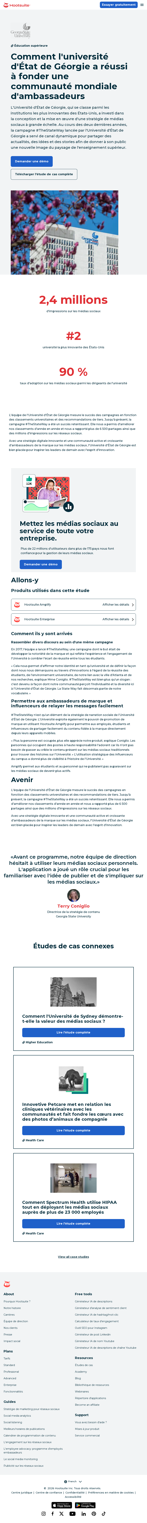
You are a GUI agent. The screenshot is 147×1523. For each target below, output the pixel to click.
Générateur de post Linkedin (93, 1334)
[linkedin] (84, 1514)
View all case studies (73, 1257)
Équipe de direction (16, 1321)
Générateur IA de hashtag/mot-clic (96, 1314)
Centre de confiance (49, 1492)
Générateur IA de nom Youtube (94, 1341)
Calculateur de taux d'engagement (97, 1321)
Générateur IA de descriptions (93, 1301)
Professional (11, 1371)
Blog (78, 1378)
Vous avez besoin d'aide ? (91, 1422)
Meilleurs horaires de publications (24, 1429)
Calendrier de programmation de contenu (30, 1435)
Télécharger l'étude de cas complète (44, 174)
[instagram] (44, 1514)
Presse (8, 1334)
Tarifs (7, 1358)
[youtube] (73, 1514)
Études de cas (84, 1365)
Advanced (10, 1378)
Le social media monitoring (21, 1459)
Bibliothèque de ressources (92, 1385)
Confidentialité (75, 1492)
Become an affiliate (87, 1404)
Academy (81, 1371)
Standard (9, 1365)
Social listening (13, 1422)
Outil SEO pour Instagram (91, 1328)
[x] (61, 1514)
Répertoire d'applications (90, 1398)
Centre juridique (21, 1492)
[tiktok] (103, 1514)
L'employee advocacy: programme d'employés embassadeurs (33, 1450)
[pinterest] (94, 1514)
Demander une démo (32, 161)
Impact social (12, 1341)
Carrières (9, 1314)
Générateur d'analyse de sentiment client (101, 1308)
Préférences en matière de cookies (111, 1492)
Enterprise (10, 1385)
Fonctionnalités (13, 1391)
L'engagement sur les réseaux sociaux (27, 1442)
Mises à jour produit (87, 1429)
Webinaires (82, 1391)
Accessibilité (73, 1497)
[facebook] (52, 1514)
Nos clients (10, 1328)
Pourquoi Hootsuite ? (17, 1301)
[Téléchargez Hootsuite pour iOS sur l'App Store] (61, 1505)
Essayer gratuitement (119, 4)
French (72, 1481)
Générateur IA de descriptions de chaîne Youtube (105, 1347)
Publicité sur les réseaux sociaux (23, 1465)
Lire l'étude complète (73, 1032)
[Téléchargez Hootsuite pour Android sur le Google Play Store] (85, 1505)
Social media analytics (17, 1415)
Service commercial (87, 1435)
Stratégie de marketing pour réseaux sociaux (32, 1409)
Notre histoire (12, 1308)
